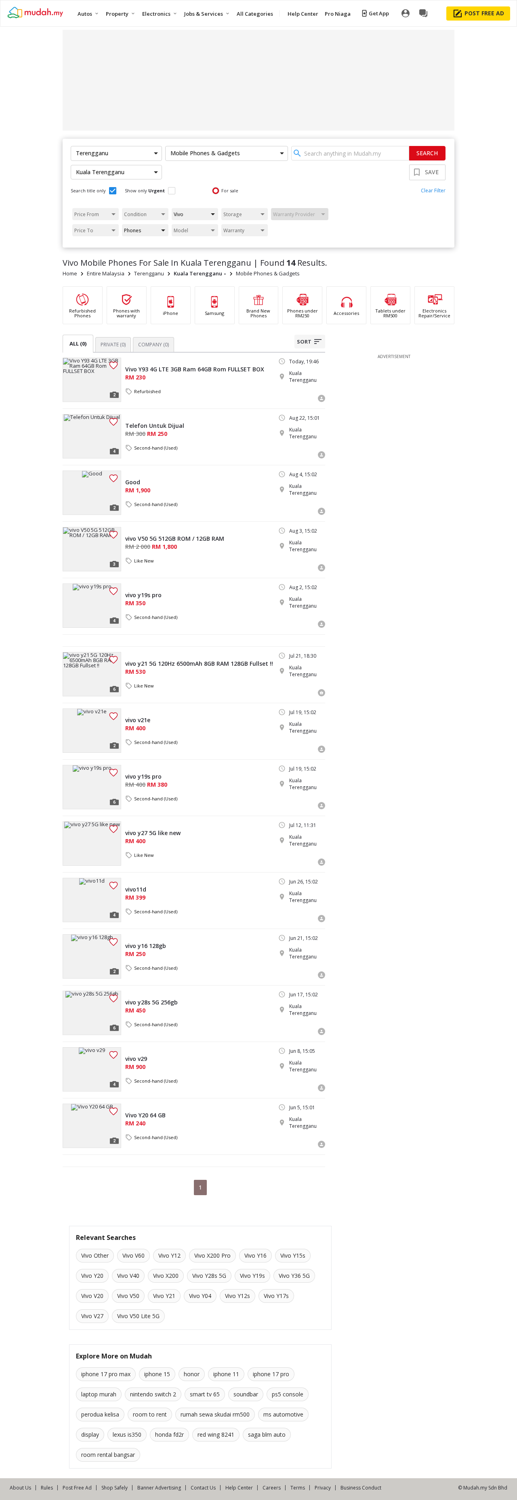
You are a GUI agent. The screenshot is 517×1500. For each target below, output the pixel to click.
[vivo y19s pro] (92, 605)
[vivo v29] (92, 1069)
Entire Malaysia (105, 273)
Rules (47, 1487)
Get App (379, 13)
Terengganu (149, 273)
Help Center (239, 1487)
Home (70, 273)
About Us (20, 1487)
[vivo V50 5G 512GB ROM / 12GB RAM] (92, 549)
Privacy (323, 1487)
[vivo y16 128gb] (92, 956)
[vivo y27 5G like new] (92, 843)
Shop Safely (114, 1487)
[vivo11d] (92, 900)
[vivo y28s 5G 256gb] (92, 1013)
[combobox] (350, 153)
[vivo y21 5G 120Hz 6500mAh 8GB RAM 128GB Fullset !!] (92, 674)
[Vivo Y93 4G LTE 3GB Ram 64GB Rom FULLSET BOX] (92, 380)
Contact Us (203, 1487)
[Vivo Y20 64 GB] (92, 1126)
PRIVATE (113, 344)
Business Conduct (360, 1487)
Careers (272, 1487)
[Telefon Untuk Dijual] (92, 436)
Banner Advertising (159, 1487)
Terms (297, 1487)
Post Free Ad (77, 1487)
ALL (77, 343)
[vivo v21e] (92, 730)
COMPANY (153, 344)
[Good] (92, 493)
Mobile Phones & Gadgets (268, 273)
